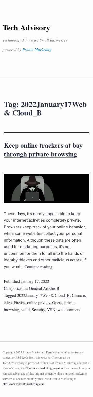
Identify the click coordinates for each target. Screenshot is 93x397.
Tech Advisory (26, 27)
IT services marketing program (44, 368)
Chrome (78, 295)
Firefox (19, 302)
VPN (51, 309)
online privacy (38, 302)
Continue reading (38, 266)
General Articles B (44, 288)
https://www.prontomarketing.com (23, 384)
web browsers (69, 309)
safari (25, 309)
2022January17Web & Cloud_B (43, 295)
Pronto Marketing (36, 49)
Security (38, 309)
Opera (57, 302)
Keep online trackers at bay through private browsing (43, 149)
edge (8, 302)
